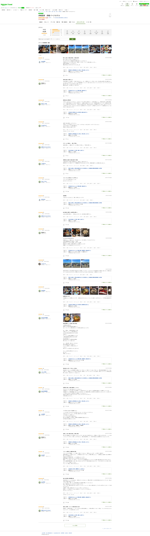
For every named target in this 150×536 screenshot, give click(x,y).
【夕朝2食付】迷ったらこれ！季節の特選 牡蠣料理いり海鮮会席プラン (79, 250)
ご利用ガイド (124, 1)
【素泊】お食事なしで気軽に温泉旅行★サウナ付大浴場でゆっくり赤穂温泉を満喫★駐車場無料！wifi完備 (85, 168)
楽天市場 (141, 1)
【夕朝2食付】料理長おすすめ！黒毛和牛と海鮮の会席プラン (77, 112)
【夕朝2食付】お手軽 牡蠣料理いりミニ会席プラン (76, 468)
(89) (64, 22)
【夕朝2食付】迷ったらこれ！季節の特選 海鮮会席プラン (77, 90)
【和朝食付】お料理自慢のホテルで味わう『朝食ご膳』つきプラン (78, 70)
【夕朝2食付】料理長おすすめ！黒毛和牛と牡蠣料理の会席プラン (78, 304)
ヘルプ (120, 1)
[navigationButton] (110, 49)
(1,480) (80, 22)
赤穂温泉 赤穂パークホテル (49, 15)
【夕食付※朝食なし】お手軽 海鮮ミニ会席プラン (76, 150)
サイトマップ (130, 1)
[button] (44, 49)
